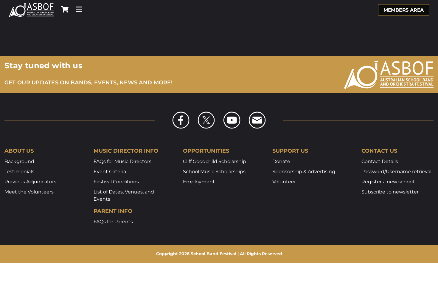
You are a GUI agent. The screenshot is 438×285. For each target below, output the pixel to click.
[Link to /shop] (65, 9)
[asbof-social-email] (257, 113)
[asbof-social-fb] (181, 113)
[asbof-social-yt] (232, 113)
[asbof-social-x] (206, 113)
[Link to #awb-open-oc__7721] (79, 9)
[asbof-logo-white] (31, 5)
